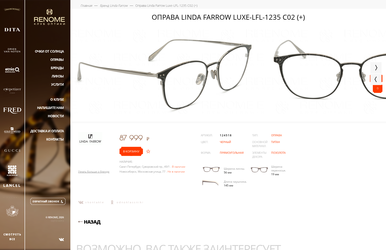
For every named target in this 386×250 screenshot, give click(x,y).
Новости (56, 116)
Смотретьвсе (12, 237)
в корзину (131, 151)
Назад (92, 222)
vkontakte (94, 202)
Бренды (57, 68)
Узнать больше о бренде (93, 171)
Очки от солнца (49, 51)
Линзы (58, 76)
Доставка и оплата (47, 131)
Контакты (55, 139)
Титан (275, 142)
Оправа (276, 135)
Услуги (57, 84)
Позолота (278, 153)
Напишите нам (50, 107)
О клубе (57, 99)
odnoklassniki (130, 202)
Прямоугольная (232, 153)
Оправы (57, 59)
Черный (225, 142)
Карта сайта (57, 220)
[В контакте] (61, 239)
